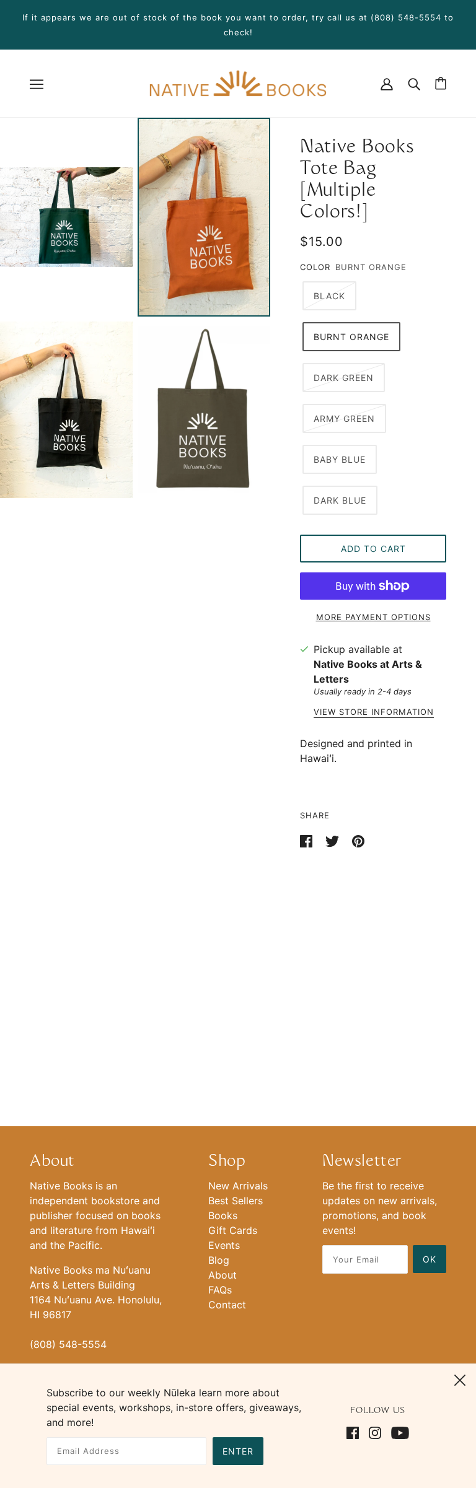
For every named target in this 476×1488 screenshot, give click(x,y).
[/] (238, 82)
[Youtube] (397, 1431)
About (222, 1275)
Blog (218, 1260)
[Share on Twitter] (333, 840)
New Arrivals (238, 1185)
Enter (238, 1451)
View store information (374, 712)
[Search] (414, 83)
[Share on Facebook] (307, 840)
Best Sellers (235, 1200)
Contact (227, 1304)
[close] (460, 1378)
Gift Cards (232, 1230)
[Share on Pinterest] (358, 840)
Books (222, 1215)
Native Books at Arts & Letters (368, 671)
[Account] (387, 83)
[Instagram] (375, 1431)
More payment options (373, 617)
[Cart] (440, 83)
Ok (429, 1259)
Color (315, 267)
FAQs (220, 1290)
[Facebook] (355, 1431)
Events (224, 1245)
